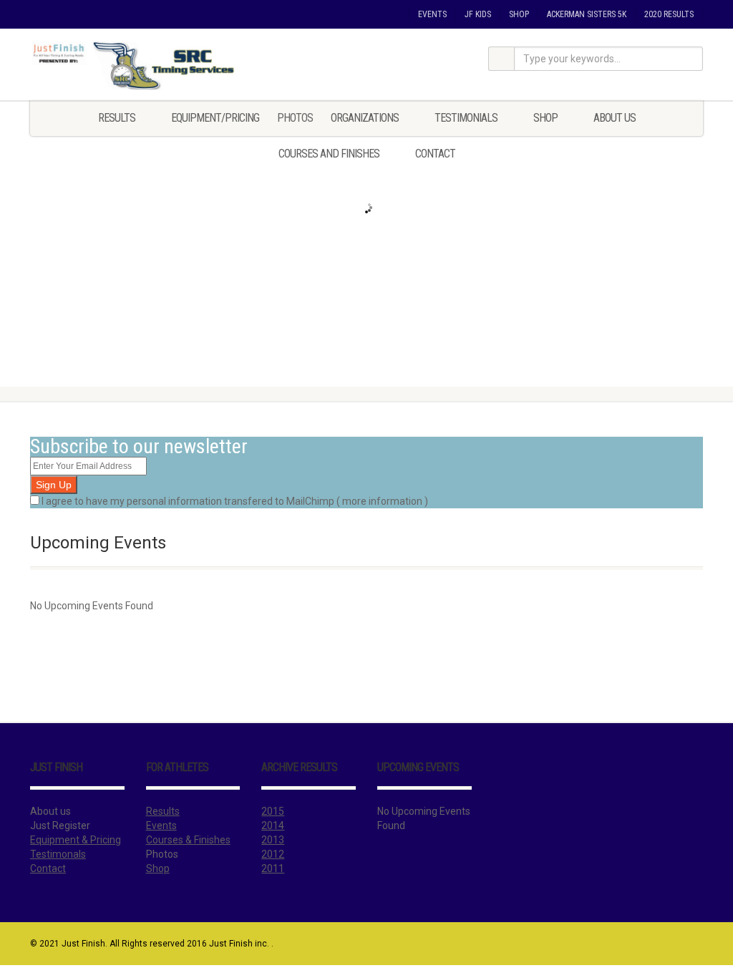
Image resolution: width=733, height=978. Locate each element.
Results (116, 118)
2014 (272, 825)
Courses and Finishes (328, 153)
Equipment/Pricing (215, 118)
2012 (272, 854)
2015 (272, 811)
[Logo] (135, 65)
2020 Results (669, 14)
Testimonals (58, 854)
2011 (272, 868)
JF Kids (478, 14)
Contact (435, 153)
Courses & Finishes (188, 840)
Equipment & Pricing (75, 840)
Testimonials (466, 118)
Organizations (365, 118)
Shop (519, 14)
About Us (614, 118)
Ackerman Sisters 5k (586, 14)
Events (432, 14)
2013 (272, 840)
